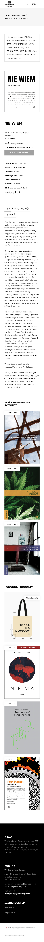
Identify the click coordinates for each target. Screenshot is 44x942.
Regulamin (9, 908)
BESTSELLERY (10, 18)
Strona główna (11, 15)
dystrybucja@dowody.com (17, 894)
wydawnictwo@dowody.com (23, 884)
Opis (8, 208)
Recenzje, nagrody (20, 208)
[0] (33, 4)
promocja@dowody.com (15, 887)
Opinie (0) (10, 214)
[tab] (7, 208)
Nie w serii (14, 171)
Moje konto (9, 912)
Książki (22, 15)
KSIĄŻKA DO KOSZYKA (22, 687)
